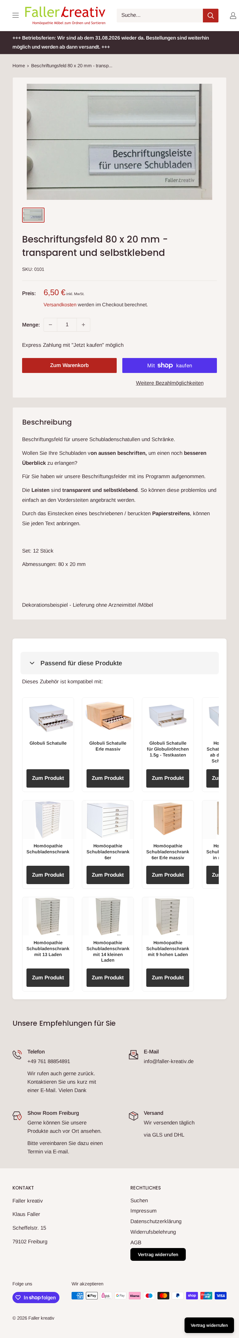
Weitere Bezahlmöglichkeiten (170, 383)
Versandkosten (60, 304)
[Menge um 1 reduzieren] (50, 324)
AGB (135, 1243)
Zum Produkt (48, 778)
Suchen (139, 1201)
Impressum (143, 1211)
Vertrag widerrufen (158, 1254)
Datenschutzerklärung (155, 1221)
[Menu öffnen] (15, 15)
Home (18, 65)
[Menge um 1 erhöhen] (83, 324)
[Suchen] (210, 15)
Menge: (31, 325)
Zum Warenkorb (69, 365)
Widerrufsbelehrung (153, 1232)
